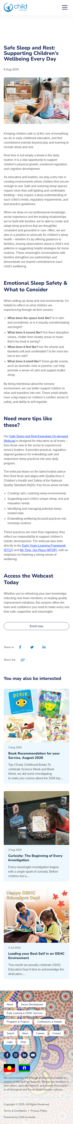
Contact (56, 1033)
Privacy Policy (39, 1110)
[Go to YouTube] (33, 1055)
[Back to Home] (15, 7)
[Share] (55, 647)
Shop (23, 1042)
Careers (40, 1033)
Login (10, 1042)
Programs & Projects (18, 1021)
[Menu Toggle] (64, 7)
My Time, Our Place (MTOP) (38, 550)
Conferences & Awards (49, 1021)
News (25, 1033)
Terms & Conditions (15, 1110)
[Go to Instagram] (15, 1055)
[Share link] (22, 659)
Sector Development (32, 1004)
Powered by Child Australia (19, 1117)
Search (10, 1033)
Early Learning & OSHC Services (25, 1013)
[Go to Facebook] (7, 1055)
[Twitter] (32, 647)
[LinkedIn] (43, 647)
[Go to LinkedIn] (24, 1055)
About (10, 1004)
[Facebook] (20, 647)
